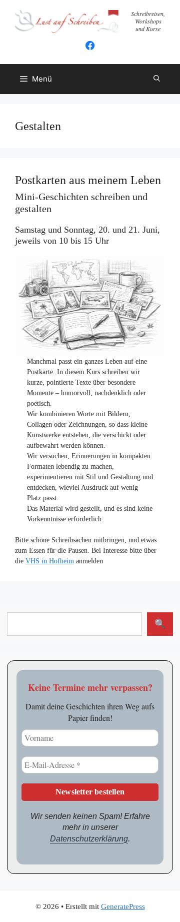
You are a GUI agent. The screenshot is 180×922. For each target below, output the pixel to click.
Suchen (160, 624)
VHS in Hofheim (50, 561)
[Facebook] (90, 49)
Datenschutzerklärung (89, 838)
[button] (157, 79)
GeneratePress (123, 906)
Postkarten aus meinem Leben (88, 180)
